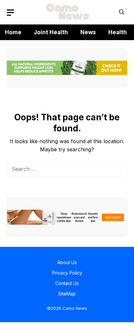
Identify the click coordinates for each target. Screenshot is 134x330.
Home (13, 32)
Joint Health (51, 32)
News (88, 32)
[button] (121, 12)
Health (117, 32)
